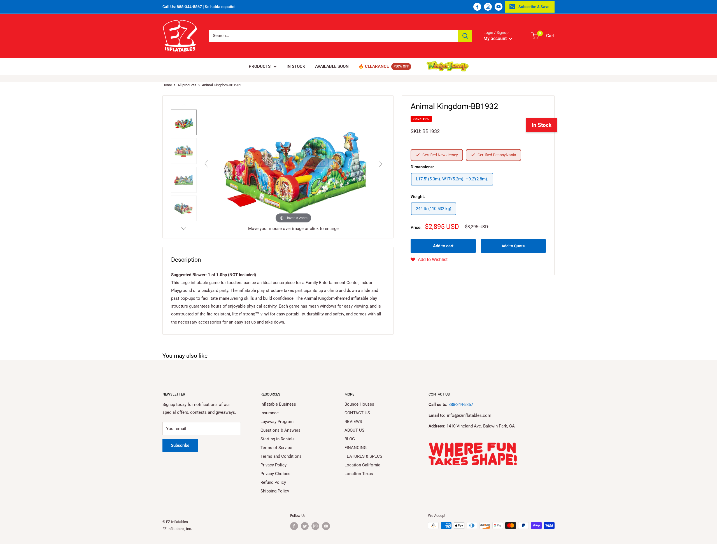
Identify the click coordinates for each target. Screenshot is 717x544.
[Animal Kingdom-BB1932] (184, 122)
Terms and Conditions (281, 456)
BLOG (349, 438)
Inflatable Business (278, 404)
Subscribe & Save (534, 6)
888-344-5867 (460, 404)
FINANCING (355, 447)
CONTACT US (357, 412)
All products (187, 85)
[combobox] (333, 36)
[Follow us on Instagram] (488, 7)
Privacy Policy (273, 465)
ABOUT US (354, 430)
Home (167, 85)
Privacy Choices (275, 473)
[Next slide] (380, 163)
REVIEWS (353, 421)
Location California (362, 465)
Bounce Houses (359, 404)
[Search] (465, 36)
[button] (429, 260)
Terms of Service (276, 447)
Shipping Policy (274, 491)
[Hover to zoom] (293, 162)
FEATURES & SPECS (363, 456)
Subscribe (180, 445)
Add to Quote (513, 246)
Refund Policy (273, 482)
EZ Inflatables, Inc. (177, 529)
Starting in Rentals (277, 438)
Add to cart (443, 245)
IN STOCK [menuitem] (296, 66)
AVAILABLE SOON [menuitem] (332, 66)
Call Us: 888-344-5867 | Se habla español (199, 6)
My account (495, 38)
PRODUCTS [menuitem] (260, 66)
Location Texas (358, 473)
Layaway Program (277, 421)
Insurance (269, 412)
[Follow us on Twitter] (305, 526)
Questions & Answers (280, 430)
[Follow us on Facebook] (477, 7)
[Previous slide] (206, 163)
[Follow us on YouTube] (498, 7)
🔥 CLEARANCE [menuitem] (373, 66)
